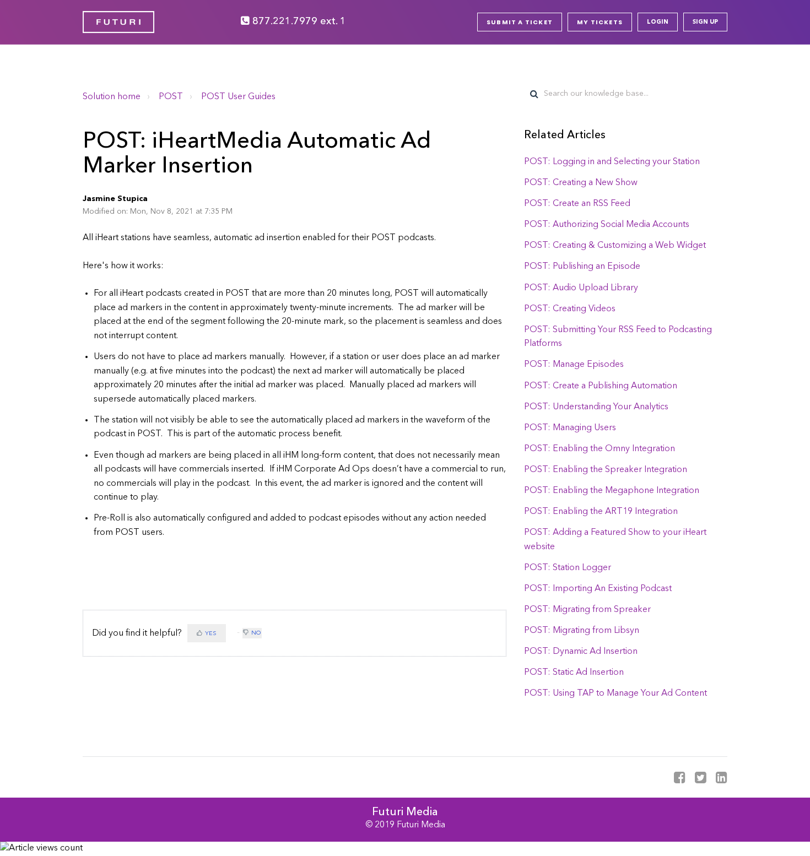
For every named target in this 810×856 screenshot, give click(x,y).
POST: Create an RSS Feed (577, 203)
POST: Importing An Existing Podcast (598, 588)
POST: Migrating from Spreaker (587, 609)
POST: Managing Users (570, 428)
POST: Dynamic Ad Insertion (581, 651)
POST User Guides (238, 97)
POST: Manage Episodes (574, 364)
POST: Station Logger (567, 568)
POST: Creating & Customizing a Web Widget (615, 245)
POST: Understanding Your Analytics (596, 407)
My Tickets (600, 22)
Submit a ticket (520, 22)
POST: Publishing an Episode (582, 266)
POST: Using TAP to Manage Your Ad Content (615, 693)
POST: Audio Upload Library (581, 288)
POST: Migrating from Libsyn (581, 630)
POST (171, 97)
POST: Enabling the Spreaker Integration (605, 469)
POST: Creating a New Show (581, 182)
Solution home (112, 97)
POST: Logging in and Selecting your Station (612, 162)
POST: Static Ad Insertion (574, 672)
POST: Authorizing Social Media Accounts (606, 224)
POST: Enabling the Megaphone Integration (611, 490)
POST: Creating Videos (569, 309)
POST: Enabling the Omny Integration (599, 449)
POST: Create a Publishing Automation (600, 386)
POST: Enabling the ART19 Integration (601, 511)
